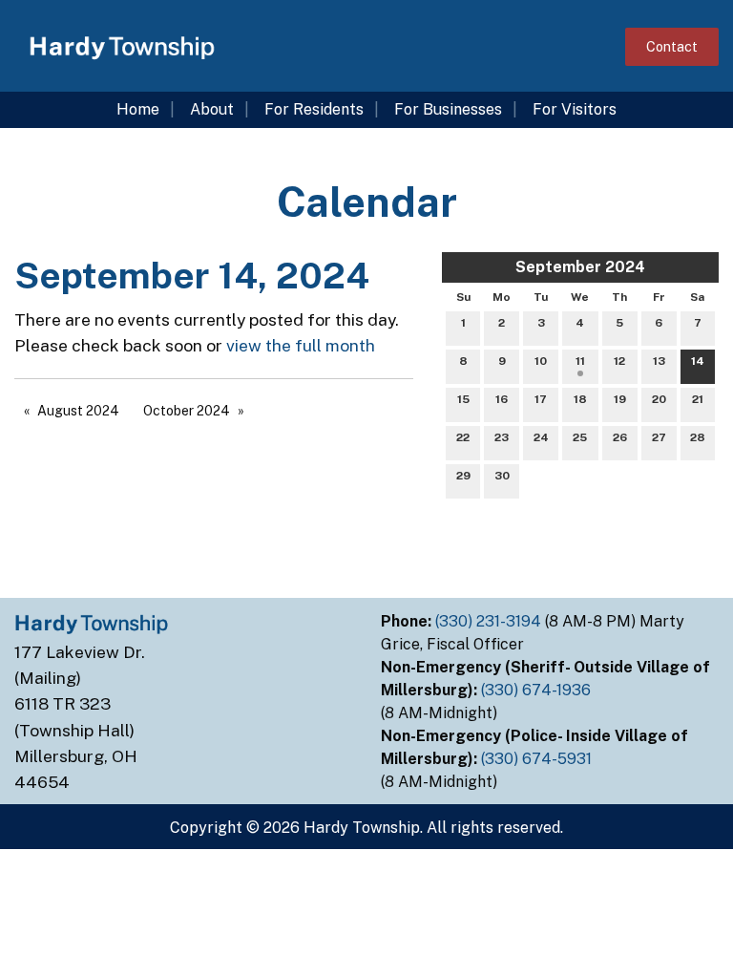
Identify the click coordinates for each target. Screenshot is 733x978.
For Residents (314, 109)
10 (540, 361)
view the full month (300, 345)
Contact (672, 46)
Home (137, 109)
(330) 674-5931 (538, 759)
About (212, 109)
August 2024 (78, 410)
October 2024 (186, 410)
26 (620, 437)
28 (697, 437)
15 (463, 399)
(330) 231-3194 (490, 621)
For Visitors (575, 109)
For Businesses (448, 109)
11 (580, 361)
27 (659, 437)
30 (502, 475)
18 (580, 399)
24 (541, 437)
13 (659, 361)
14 (697, 361)
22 (463, 437)
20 (659, 399)
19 (620, 399)
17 (540, 399)
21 (697, 399)
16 (501, 399)
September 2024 (580, 267)
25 (580, 437)
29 (463, 475)
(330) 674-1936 (538, 690)
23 (501, 437)
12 (619, 361)
